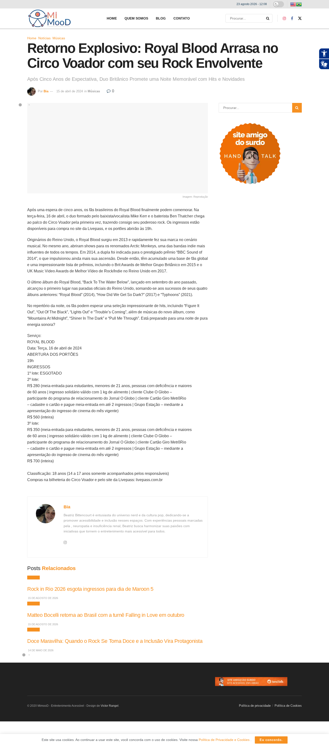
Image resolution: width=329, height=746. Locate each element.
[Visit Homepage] (49, 18)
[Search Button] (268, 18)
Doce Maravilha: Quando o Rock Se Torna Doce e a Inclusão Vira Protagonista (115, 641)
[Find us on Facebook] (292, 18)
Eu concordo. (271, 740)
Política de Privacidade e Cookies (224, 740)
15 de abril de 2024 (69, 91)
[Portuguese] (299, 4)
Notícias (44, 38)
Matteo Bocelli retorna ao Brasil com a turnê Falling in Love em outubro (105, 615)
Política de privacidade (255, 705)
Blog (161, 18)
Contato (181, 18)
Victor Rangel (109, 705)
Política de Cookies (288, 705)
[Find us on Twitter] (300, 18)
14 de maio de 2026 (40, 650)
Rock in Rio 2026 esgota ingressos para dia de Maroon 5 (90, 589)
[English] (293, 4)
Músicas (59, 38)
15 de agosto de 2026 (42, 598)
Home (112, 18)
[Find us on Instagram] (284, 18)
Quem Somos (136, 18)
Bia (46, 91)
